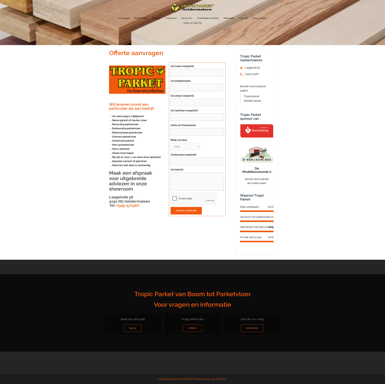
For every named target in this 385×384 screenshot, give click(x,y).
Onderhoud (171, 18)
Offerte (192, 328)
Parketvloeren (141, 18)
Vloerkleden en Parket (208, 18)
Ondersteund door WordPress (174, 379)
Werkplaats (228, 18)
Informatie (252, 328)
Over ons (243, 18)
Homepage (124, 18)
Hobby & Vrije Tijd (193, 23)
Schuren (156, 18)
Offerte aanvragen (186, 211)
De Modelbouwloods (255, 170)
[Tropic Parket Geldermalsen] (192, 8)
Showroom (186, 18)
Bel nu (132, 328)
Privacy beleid (259, 18)
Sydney (206, 379)
